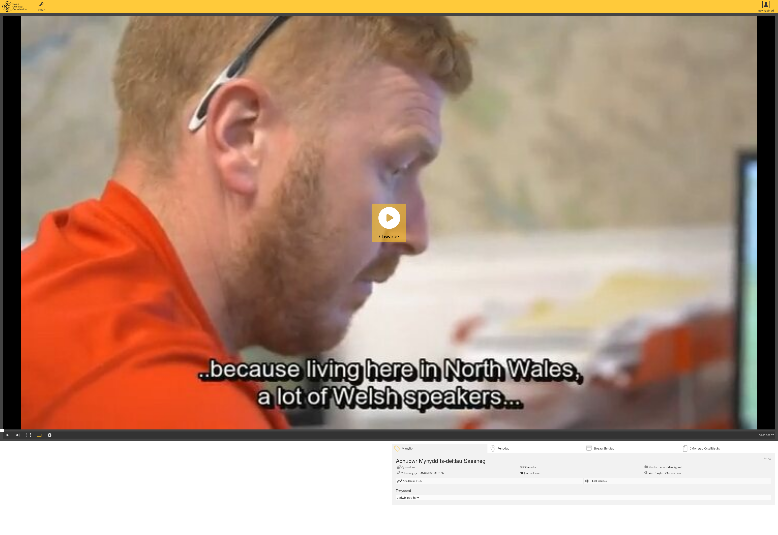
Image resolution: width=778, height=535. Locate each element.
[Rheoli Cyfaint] (18, 435)
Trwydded (403, 490)
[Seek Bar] (389, 430)
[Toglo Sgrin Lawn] (28, 435)
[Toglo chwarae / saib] (7, 435)
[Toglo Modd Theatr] (39, 435)
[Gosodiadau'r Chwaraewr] (50, 435)
